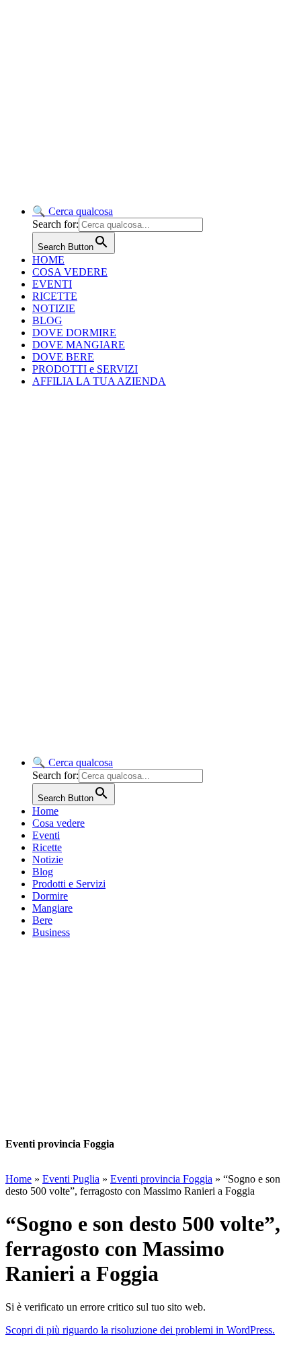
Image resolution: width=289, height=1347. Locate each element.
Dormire (50, 896)
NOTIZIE (53, 308)
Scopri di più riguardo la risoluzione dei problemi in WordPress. (140, 1330)
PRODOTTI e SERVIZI (85, 369)
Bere (42, 920)
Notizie (47, 859)
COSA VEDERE (70, 272)
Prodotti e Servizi (69, 883)
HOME (48, 259)
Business (51, 932)
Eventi (46, 835)
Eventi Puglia (70, 1179)
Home (45, 811)
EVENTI (52, 284)
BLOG (47, 320)
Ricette (47, 847)
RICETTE (54, 296)
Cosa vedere (58, 823)
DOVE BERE (63, 357)
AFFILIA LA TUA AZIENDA (99, 381)
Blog (42, 871)
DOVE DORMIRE (74, 332)
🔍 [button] (72, 211)
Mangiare (52, 908)
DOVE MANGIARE (78, 344)
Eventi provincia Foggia (161, 1179)
